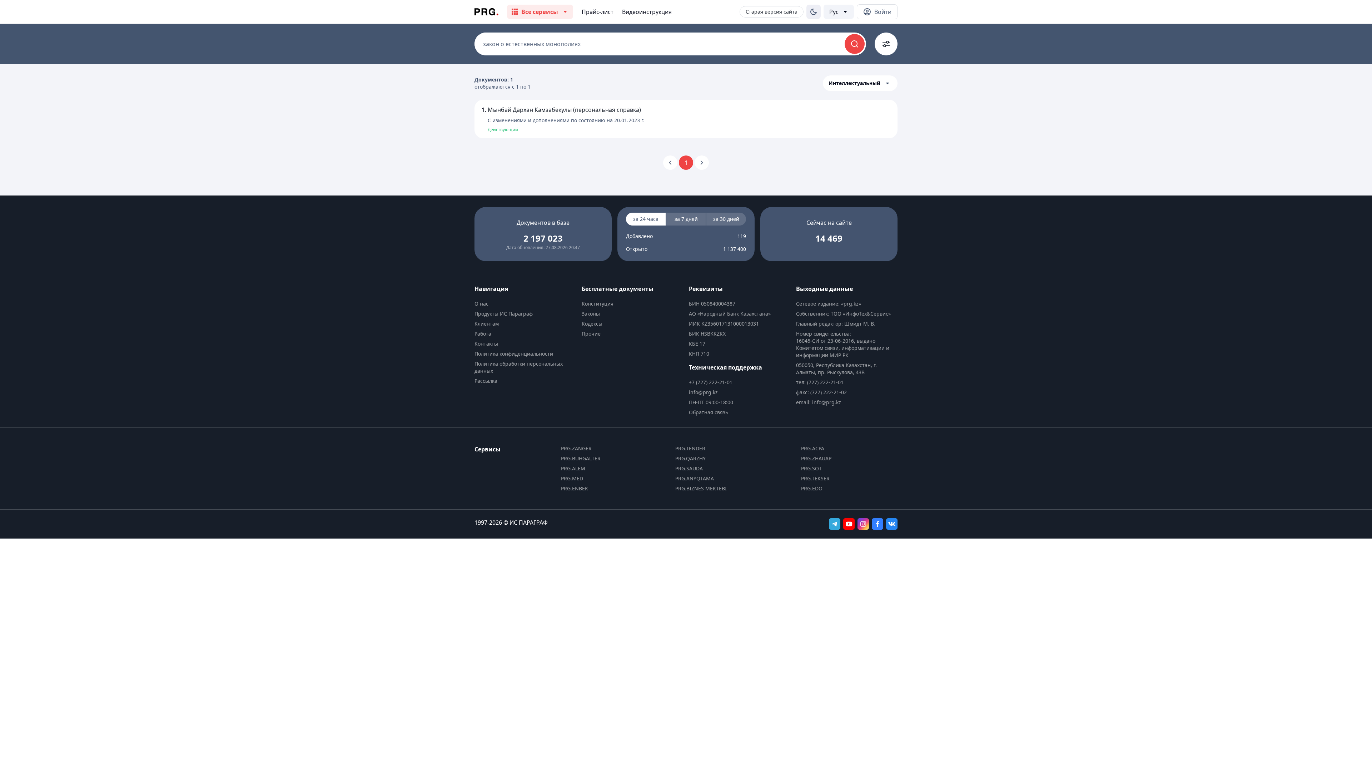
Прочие (591, 333)
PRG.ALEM (573, 468)
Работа (482, 333)
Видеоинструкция (647, 12)
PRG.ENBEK (574, 488)
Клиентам (486, 323)
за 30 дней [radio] (726, 219)
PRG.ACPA (812, 448)
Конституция (597, 303)
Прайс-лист (597, 12)
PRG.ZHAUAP (816, 458)
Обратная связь (708, 412)
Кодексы (592, 323)
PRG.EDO (811, 488)
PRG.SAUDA (689, 468)
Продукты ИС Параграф (503, 313)
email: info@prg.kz (818, 402)
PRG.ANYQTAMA (694, 478)
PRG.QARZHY (690, 458)
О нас (481, 303)
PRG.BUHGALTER (581, 458)
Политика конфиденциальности (513, 353)
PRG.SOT (811, 468)
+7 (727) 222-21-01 (710, 382)
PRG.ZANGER (576, 448)
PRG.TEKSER (815, 478)
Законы (591, 313)
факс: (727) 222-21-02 (821, 392)
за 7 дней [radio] (686, 219)
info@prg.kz (703, 392)
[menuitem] (525, 303)
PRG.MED (572, 478)
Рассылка (485, 380)
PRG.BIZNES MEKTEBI (701, 488)
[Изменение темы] (813, 12)
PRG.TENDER (690, 448)
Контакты (486, 343)
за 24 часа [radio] (645, 219)
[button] (860, 83)
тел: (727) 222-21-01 (820, 382)
